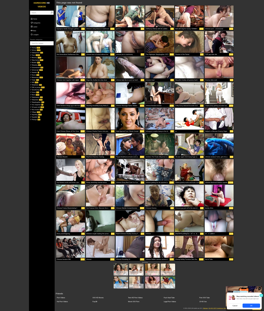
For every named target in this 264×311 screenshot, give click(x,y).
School (35, 50)
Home (35, 19)
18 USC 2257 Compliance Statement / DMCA (221, 308)
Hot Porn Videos (62, 301)
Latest (35, 27)
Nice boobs (36, 109)
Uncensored (37, 67)
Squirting (36, 114)
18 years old (37, 107)
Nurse (35, 75)
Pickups (35, 119)
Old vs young (37, 87)
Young (35, 47)
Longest (35, 34)
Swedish (35, 117)
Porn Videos (61, 298)
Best (34, 31)
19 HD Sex (203, 301)
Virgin (35, 80)
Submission (36, 97)
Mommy (36, 57)
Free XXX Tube (204, 298)
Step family (37, 60)
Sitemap (205, 308)
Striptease (36, 85)
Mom (35, 95)
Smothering (36, 90)
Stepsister (36, 99)
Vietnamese (37, 52)
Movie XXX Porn (133, 301)
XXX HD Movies (98, 298)
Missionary (37, 77)
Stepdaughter (37, 102)
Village (35, 112)
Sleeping (36, 65)
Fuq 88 (95, 301)
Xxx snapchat (37, 104)
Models (35, 62)
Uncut (35, 92)
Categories (36, 23)
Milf (34, 82)
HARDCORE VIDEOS (42, 5)
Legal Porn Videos (170, 301)
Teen (35, 55)
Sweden (35, 72)
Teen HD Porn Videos (135, 298)
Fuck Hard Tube (169, 298)
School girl (36, 70)
